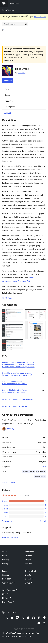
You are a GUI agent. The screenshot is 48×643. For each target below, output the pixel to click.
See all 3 (43, 466)
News (4, 556)
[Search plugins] (26, 24)
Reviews (8, 95)
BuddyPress (8, 602)
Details (7, 89)
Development (10, 106)
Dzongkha (11, 612)
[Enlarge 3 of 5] (20, 342)
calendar (25, 472)
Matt (5, 594)
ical (37, 472)
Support (7, 112)
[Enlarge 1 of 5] (20, 311)
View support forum (10, 538)
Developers (6, 579)
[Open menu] (44, 3)
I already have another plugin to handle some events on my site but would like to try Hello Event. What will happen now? (19, 364)
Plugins (28, 560)
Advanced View (8, 483)
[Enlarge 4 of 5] (43, 311)
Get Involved (30, 571)
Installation (9, 101)
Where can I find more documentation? (18, 399)
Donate (29, 579)
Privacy (5, 563)
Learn (4, 571)
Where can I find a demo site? (14, 406)
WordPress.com (9, 590)
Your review (7, 521)
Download (8, 81)
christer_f (21, 72)
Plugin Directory (8, 10)
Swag (28, 583)
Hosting (5, 560)
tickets (42, 472)
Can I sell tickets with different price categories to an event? (14, 391)
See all (43, 521)
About (4, 552)
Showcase (29, 552)
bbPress (6, 598)
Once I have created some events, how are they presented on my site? (17, 374)
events (32, 472)
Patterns (28, 563)
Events (28, 575)
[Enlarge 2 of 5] (20, 327)
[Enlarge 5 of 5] (43, 324)
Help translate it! (40, 17)
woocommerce (40, 476)
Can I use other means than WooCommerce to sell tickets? (14, 383)
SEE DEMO (6, 298)
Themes (28, 556)
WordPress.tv (9, 583)
